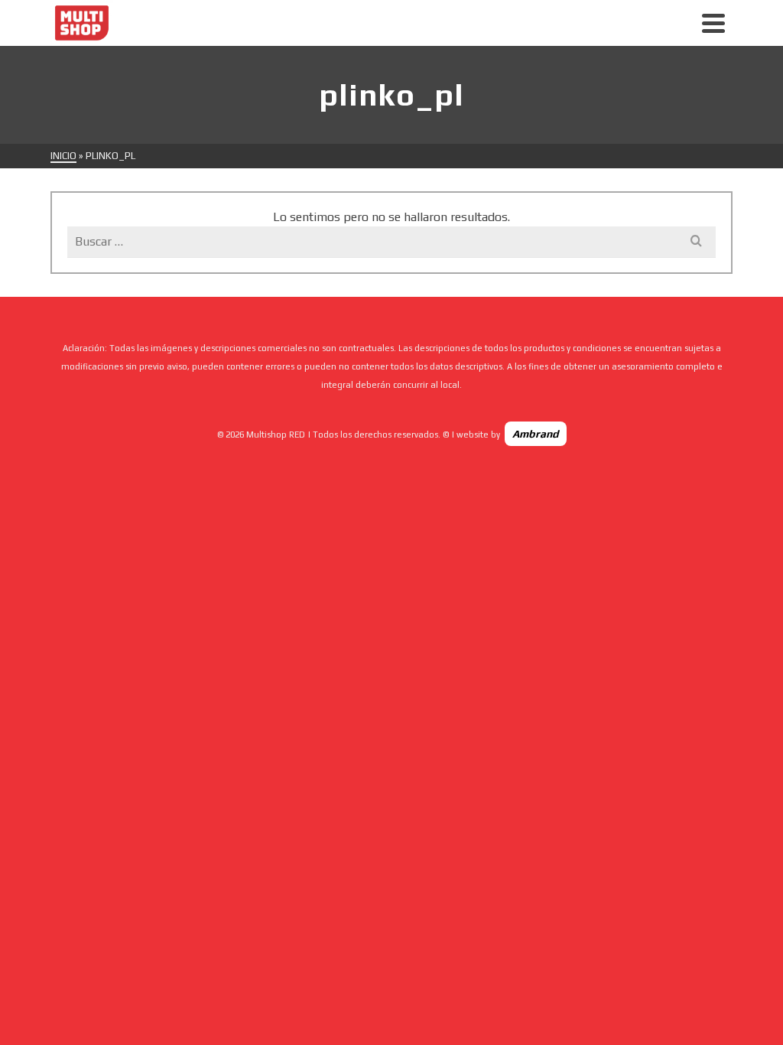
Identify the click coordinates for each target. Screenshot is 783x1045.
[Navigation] (713, 23)
